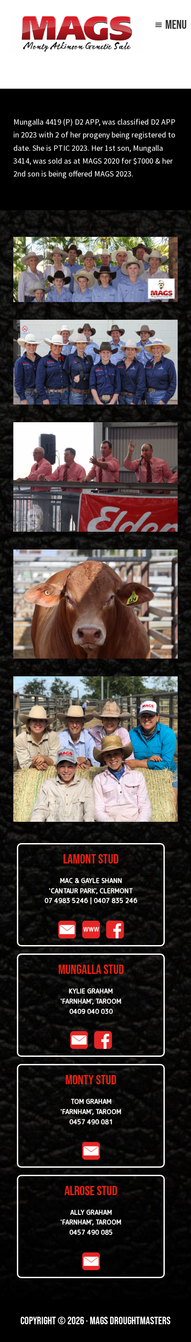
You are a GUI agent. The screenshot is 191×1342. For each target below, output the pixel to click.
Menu (176, 24)
